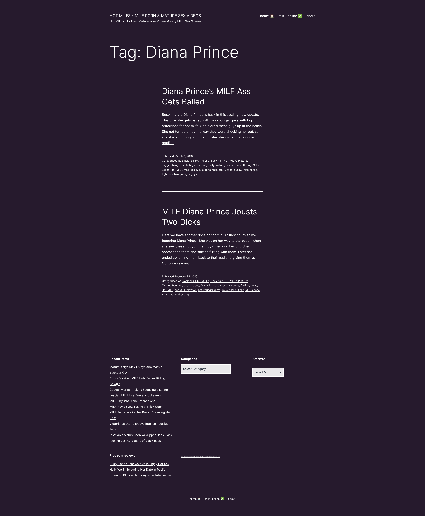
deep (196, 285)
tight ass (167, 174)
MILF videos (196, 456)
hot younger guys (209, 290)
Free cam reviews (122, 455)
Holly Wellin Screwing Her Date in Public (137, 469)
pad (171, 294)
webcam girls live (217, 456)
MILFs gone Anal (206, 169)
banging (177, 285)
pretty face (225, 169)
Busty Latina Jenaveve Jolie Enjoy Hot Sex (139, 464)
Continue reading (175, 263)
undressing (182, 294)
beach (184, 165)
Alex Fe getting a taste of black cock (135, 440)
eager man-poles (228, 285)
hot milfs (187, 456)
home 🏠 (267, 16)
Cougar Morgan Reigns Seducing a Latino (139, 389)
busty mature (216, 165)
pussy (237, 169)
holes (254, 285)
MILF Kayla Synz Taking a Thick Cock (136, 406)
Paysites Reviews (204, 456)
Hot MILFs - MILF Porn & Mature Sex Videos (155, 15)
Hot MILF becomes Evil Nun (211, 456)
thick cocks (250, 169)
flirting (247, 165)
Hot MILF (176, 169)
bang (175, 165)
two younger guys (185, 174)
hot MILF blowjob (186, 290)
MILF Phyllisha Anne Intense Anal (133, 401)
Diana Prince (234, 165)
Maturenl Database (183, 456)
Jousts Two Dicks (233, 290)
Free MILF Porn (200, 456)
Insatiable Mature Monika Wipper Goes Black (141, 435)
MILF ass (189, 169)
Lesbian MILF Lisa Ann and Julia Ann (135, 395)
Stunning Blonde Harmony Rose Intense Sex (141, 475)
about (310, 16)
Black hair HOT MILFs (195, 160)
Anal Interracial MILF (191, 456)
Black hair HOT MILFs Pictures (229, 160)
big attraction (197, 165)
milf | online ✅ (290, 16)
